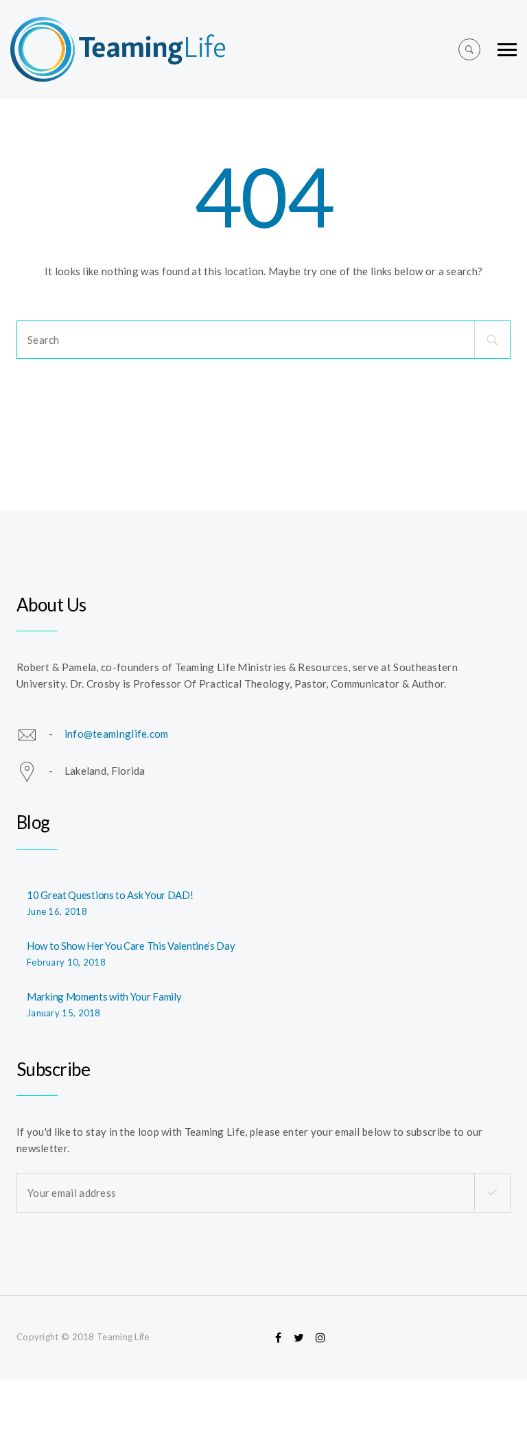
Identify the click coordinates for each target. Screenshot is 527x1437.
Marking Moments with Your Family (104, 996)
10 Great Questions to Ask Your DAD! (110, 895)
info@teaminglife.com (117, 733)
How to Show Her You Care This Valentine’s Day (131, 945)
